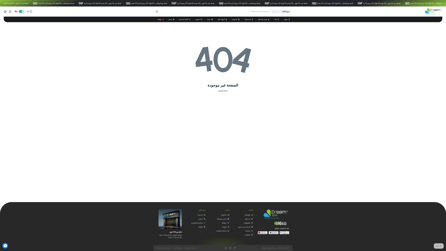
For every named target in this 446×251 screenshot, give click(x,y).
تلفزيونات (247, 223)
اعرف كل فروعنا (173, 242)
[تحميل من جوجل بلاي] (284, 233)
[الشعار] (433, 11)
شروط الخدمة (177, 248)
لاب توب (247, 219)
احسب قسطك (221, 219)
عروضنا (224, 223)
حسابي (200, 219)
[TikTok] (226, 248)
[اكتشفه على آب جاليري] (262, 233)
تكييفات (247, 235)
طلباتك (200, 227)
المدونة (223, 215)
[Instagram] (230, 248)
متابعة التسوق (223, 90)
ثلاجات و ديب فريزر (244, 227)
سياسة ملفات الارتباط (164, 248)
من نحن (200, 215)
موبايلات (247, 215)
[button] (281, 11)
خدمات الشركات (221, 231)
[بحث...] (157, 11)
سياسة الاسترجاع (197, 223)
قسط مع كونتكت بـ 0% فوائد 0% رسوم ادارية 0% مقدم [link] (43, 3)
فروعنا (224, 227)
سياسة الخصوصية (191, 248)
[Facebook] (234, 248)
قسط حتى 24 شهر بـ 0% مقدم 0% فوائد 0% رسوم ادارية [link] (90, 3)
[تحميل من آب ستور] (273, 233)
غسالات (247, 231)
